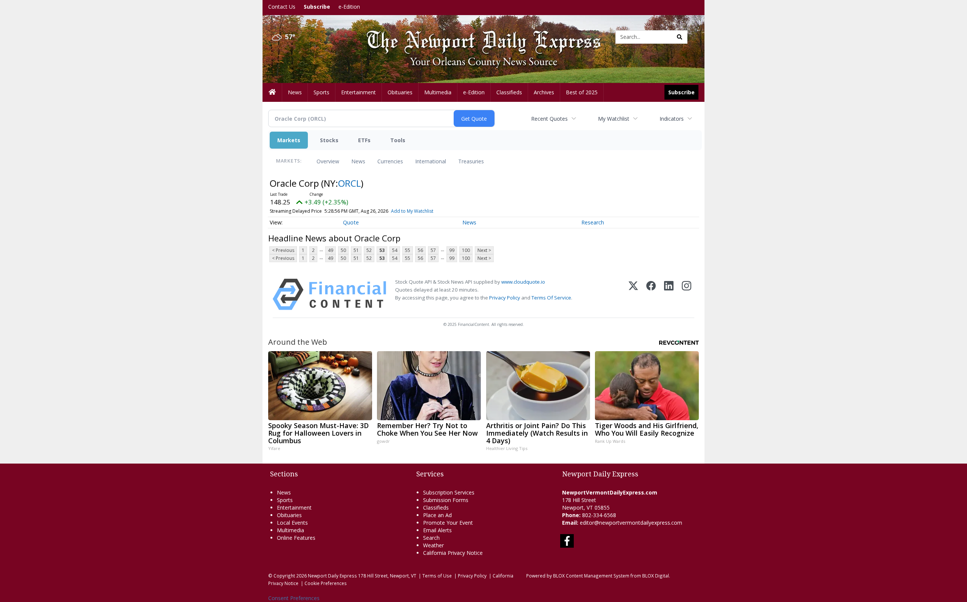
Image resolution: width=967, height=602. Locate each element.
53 (382, 250)
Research (592, 222)
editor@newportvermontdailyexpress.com (631, 522)
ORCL (349, 183)
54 (394, 250)
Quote (351, 222)
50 (343, 250)
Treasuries (471, 161)
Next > (484, 250)
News (358, 161)
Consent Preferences (294, 598)
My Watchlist (613, 118)
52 (369, 250)
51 (356, 250)
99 (451, 250)
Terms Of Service (551, 297)
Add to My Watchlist (412, 211)
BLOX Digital (655, 576)
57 (433, 250)
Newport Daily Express (332, 576)
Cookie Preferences (325, 583)
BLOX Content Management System (591, 576)
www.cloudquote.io (523, 281)
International (430, 161)
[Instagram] (686, 294)
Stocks (329, 140)
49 (330, 250)
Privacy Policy (504, 297)
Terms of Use (437, 576)
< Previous (283, 250)
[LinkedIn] (669, 294)
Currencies (390, 161)
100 (466, 250)
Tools (397, 140)
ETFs (364, 140)
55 (407, 250)
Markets (288, 140)
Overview (328, 161)
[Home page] (478, 36)
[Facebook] (651, 294)
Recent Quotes (549, 118)
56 (420, 250)
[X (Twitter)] (633, 294)
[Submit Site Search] (679, 37)
